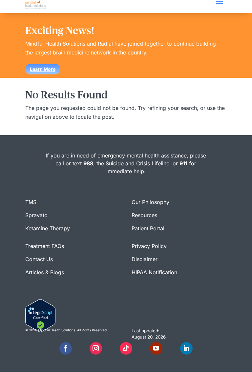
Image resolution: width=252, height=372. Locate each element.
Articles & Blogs (44, 272)
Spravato (36, 215)
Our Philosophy (150, 202)
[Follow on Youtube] (156, 348)
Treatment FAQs (44, 246)
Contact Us (39, 259)
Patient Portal (148, 228)
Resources (144, 215)
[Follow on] (80, 348)
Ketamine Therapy (47, 228)
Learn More (42, 69)
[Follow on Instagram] (96, 348)
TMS (30, 202)
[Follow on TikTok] (126, 348)
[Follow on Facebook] (65, 348)
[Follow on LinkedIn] (186, 348)
